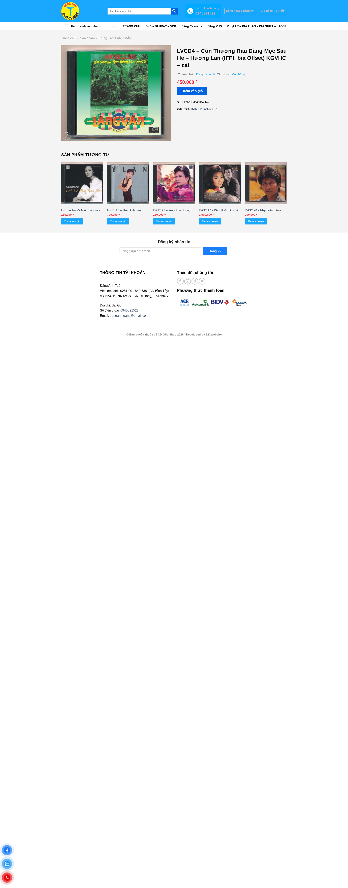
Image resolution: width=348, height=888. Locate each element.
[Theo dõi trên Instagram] (187, 281)
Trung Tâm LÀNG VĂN (115, 38)
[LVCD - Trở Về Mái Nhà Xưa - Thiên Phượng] (82, 183)
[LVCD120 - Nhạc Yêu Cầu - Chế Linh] (266, 183)
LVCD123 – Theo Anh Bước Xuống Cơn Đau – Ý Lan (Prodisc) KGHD (124, 210)
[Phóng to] (66, 136)
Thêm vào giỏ (192, 91)
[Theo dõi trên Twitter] (202, 281)
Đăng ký (215, 251)
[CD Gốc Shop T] (81, 11)
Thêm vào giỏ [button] (72, 221)
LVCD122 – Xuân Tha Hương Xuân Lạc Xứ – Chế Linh (172, 210)
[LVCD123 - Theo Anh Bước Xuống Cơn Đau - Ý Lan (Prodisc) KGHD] (128, 183)
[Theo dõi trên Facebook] (180, 281)
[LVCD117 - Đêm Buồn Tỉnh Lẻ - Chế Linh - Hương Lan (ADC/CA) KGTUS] (220, 183)
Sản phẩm (87, 38)
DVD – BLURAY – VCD (161, 26)
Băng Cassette (191, 26)
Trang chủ (68, 38)
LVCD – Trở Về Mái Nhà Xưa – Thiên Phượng (80, 210)
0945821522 (129, 310)
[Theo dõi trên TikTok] (195, 281)
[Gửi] (174, 11)
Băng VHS (215, 26)
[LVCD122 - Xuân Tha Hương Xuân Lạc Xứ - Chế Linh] (174, 183)
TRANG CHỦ (131, 26)
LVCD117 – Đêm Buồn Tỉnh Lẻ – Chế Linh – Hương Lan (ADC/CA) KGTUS (219, 210)
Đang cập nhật (205, 74)
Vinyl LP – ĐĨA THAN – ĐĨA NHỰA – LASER (257, 26)
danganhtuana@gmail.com (129, 315)
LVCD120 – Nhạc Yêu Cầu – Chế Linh (263, 210)
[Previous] (61, 197)
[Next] (287, 197)
